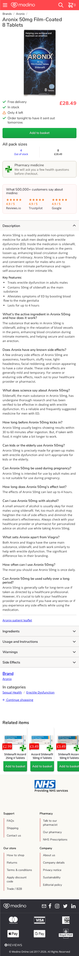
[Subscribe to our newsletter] (43, 906)
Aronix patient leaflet (17, 620)
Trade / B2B (14, 889)
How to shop (15, 855)
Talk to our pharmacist (50, 823)
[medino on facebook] (49, 906)
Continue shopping (19, 700)
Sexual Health (12, 692)
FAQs (10, 821)
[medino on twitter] (64, 906)
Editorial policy (52, 885)
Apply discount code (17, 879)
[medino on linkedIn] (72, 906)
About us (49, 855)
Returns (12, 863)
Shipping (12, 828)
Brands (7, 14)
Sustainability (51, 877)
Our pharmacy (52, 832)
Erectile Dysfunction (40, 692)
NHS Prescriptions (55, 840)
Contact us (14, 836)
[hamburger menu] (5, 5)
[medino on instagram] (56, 906)
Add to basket (39, 133)
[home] (28, 5)
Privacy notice (52, 870)
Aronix (20, 14)
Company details (54, 863)
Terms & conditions (19, 870)
